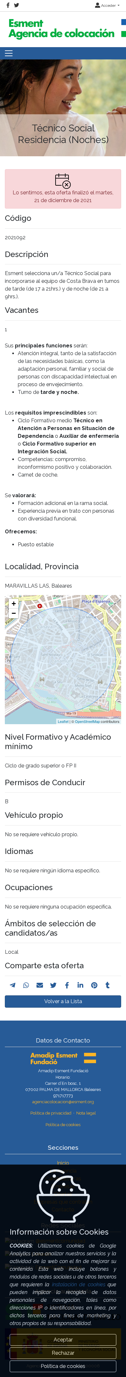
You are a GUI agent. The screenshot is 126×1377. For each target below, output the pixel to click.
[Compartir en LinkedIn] (80, 985)
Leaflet (63, 721)
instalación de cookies (78, 1284)
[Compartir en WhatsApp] (26, 985)
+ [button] (14, 604)
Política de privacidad (50, 1113)
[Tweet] (53, 985)
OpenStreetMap (87, 721)
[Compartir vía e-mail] (40, 985)
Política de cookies (63, 1124)
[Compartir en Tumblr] (108, 985)
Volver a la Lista (63, 1001)
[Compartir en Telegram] (13, 985)
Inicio (63, 1163)
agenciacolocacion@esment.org (63, 1101)
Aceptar (63, 1340)
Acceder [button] (108, 5)
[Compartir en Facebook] (67, 985)
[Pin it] (94, 985)
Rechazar (63, 1353)
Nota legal (86, 1113)
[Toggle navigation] (8, 53)
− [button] (14, 613)
